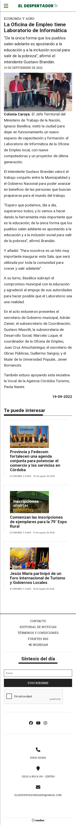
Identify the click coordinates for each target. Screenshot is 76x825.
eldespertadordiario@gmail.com (38, 795)
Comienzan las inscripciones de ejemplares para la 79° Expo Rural (38, 522)
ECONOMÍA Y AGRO (19, 18)
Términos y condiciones (38, 633)
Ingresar (40, 645)
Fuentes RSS (38, 639)
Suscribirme (38, 683)
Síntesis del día (38, 659)
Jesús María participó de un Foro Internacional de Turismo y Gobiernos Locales (37, 578)
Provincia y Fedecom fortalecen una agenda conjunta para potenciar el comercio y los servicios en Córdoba (35, 460)
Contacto (38, 621)
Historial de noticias (38, 627)
